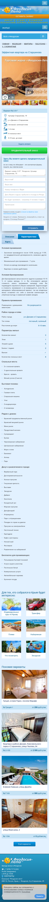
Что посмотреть (11, 649)
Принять (39, 896)
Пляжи (11, 628)
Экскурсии (36, 649)
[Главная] (17, 860)
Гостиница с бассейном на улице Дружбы (24, 775)
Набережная (36, 628)
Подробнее (26, 892)
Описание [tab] (9, 236)
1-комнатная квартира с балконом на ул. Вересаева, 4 (24, 818)
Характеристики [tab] (28, 236)
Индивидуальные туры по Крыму (11, 607)
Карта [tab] (7, 241)
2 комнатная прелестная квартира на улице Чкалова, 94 (24, 732)
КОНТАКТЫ (9, 876)
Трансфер (36, 607)
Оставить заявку (24, 16)
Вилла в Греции (24, 689)
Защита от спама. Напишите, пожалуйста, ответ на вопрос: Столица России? (23, 218)
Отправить (33, 227)
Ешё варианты (24, 844)
